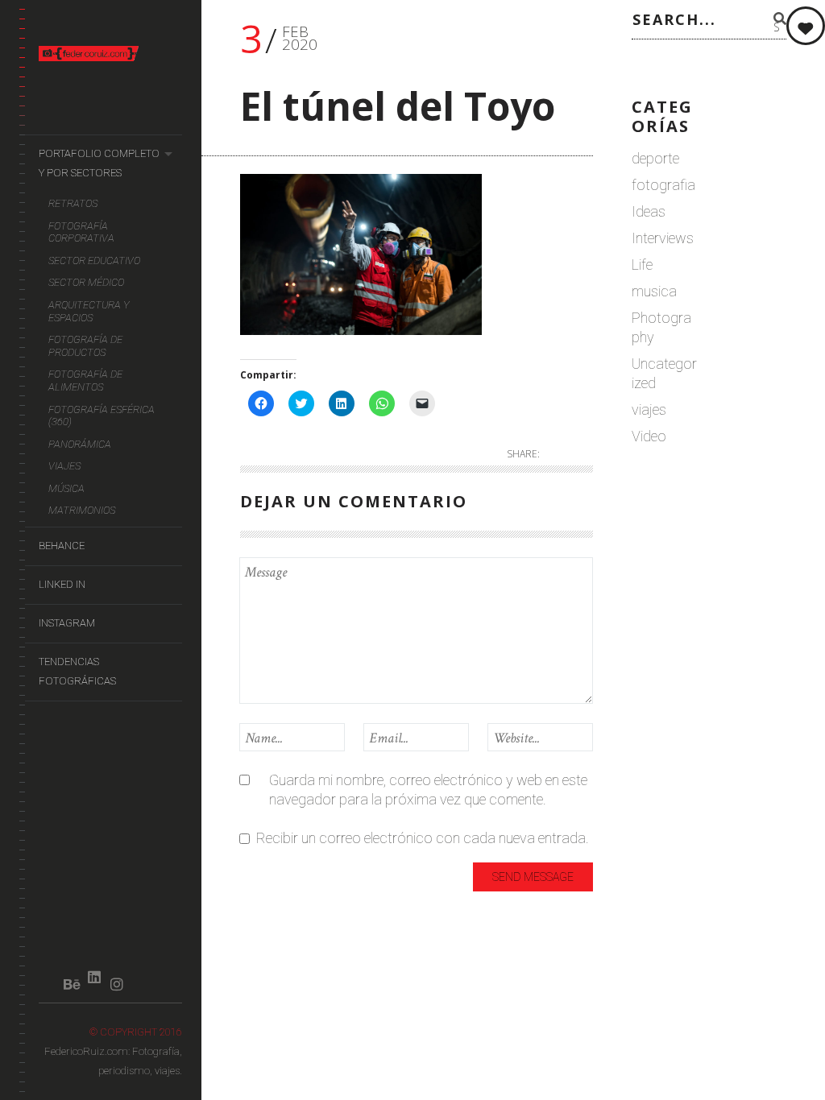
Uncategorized (664, 373)
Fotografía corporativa (81, 232)
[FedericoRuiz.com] (110, 53)
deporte (655, 158)
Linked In (62, 584)
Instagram (67, 623)
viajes (649, 409)
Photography (661, 327)
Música (66, 488)
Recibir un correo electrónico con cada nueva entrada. (422, 837)
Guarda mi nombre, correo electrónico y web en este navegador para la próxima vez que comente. (428, 789)
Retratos (72, 203)
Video (649, 436)
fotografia (663, 184)
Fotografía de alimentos (85, 380)
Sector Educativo (94, 260)
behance (62, 546)
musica (654, 291)
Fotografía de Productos (85, 345)
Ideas (648, 211)
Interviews (663, 238)
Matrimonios (81, 510)
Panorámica (79, 444)
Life (642, 264)
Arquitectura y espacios (89, 311)
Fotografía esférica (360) (101, 415)
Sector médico (86, 282)
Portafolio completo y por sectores (99, 163)
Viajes (64, 466)
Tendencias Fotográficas (77, 671)
